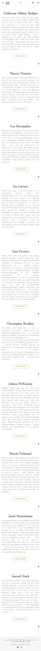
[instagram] (21, 647)
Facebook (14, 644)
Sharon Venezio (20, 73)
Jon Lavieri (20, 186)
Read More (20, 56)
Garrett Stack (20, 576)
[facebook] (18, 647)
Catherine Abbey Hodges (20, 13)
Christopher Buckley (20, 323)
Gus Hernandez (20, 126)
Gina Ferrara (20, 251)
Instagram (22, 644)
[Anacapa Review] (7, 3)
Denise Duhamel (20, 453)
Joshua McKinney (20, 383)
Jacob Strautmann (20, 516)
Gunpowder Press (8, 640)
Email (27, 644)
